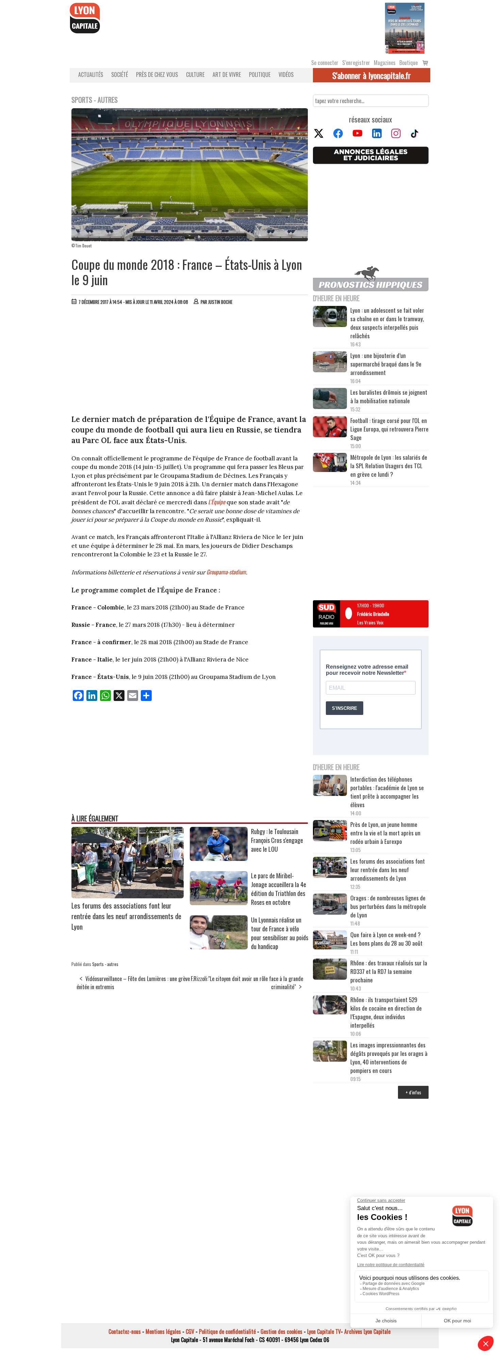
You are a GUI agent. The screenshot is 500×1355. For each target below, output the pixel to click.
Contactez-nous (125, 1331)
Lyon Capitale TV (324, 1331)
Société (119, 74)
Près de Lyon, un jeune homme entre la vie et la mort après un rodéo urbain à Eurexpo (385, 833)
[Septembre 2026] (404, 27)
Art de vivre (227, 74)
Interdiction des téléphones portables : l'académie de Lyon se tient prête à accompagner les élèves (387, 792)
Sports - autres (105, 964)
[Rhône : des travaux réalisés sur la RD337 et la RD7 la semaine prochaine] (330, 970)
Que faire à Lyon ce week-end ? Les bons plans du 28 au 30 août (386, 938)
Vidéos (286, 74)
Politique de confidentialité (227, 1331)
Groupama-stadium (226, 572)
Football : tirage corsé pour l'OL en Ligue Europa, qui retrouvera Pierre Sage (389, 429)
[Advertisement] (189, 361)
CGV (190, 1331)
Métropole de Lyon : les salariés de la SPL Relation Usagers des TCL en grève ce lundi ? (388, 465)
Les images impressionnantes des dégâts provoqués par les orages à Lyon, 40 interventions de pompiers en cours (389, 1058)
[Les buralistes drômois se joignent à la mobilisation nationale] (330, 399)
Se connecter (324, 63)
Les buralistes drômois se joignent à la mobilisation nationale (388, 396)
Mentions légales (163, 1331)
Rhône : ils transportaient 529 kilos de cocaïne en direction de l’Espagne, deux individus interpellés (386, 1012)
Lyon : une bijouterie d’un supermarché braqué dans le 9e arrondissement (385, 364)
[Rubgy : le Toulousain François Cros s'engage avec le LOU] (219, 858)
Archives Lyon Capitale (367, 1331)
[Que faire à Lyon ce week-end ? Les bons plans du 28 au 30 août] (330, 940)
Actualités (90, 74)
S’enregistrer (356, 63)
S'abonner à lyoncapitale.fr (371, 75)
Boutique (408, 63)
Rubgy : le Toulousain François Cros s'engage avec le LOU (277, 840)
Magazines (385, 63)
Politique (259, 74)
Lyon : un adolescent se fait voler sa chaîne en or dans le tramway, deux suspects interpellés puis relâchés (387, 323)
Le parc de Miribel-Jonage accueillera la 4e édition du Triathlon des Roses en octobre (278, 889)
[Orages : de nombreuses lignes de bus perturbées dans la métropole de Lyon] (330, 905)
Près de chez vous (157, 74)
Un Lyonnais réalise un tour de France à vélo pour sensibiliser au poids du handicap (279, 933)
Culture (195, 74)
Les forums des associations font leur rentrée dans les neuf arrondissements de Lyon (126, 916)
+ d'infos (413, 1092)
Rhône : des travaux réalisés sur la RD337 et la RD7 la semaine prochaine (388, 971)
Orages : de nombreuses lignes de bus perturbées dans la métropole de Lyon (388, 906)
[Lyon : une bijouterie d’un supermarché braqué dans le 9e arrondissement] (330, 362)
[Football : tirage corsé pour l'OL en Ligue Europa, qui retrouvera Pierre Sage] (330, 427)
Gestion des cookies (281, 1331)
